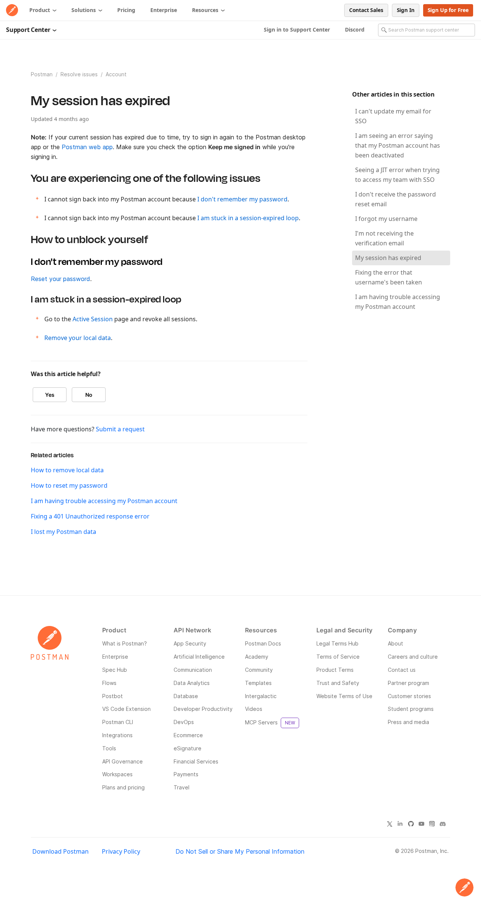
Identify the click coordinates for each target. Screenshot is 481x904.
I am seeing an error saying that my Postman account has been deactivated (397, 145)
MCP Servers (270, 722)
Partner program (408, 683)
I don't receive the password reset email (395, 199)
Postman (42, 74)
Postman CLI (117, 722)
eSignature (187, 748)
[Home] (12, 10)
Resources (206, 10)
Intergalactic (261, 696)
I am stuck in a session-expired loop (248, 218)
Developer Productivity (203, 709)
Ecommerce (188, 735)
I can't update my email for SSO (393, 116)
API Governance (122, 761)
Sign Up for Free (448, 10)
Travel (181, 787)
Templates (258, 683)
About (395, 643)
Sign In (405, 10)
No (88, 395)
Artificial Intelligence (199, 656)
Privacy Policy (121, 851)
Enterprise (163, 10)
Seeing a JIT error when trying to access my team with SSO (397, 175)
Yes (49, 395)
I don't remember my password (242, 199)
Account (116, 74)
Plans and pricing (123, 787)
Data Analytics (192, 683)
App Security (190, 643)
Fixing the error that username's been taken (388, 277)
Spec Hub (114, 670)
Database (186, 696)
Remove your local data (77, 338)
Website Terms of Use (344, 696)
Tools (109, 748)
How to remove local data (67, 470)
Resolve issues (80, 74)
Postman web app (87, 147)
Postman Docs (263, 643)
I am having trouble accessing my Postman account (104, 501)
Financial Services (196, 761)
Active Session (93, 319)
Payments (186, 774)
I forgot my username (386, 219)
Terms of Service (338, 656)
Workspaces (117, 774)
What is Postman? (124, 643)
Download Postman (60, 851)
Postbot (112, 696)
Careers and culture (413, 656)
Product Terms (335, 670)
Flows (109, 683)
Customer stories (409, 696)
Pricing (126, 10)
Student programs (411, 709)
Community (259, 670)
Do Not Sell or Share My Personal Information (239, 851)
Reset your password (60, 279)
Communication (193, 670)
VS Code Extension (126, 709)
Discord (355, 29)
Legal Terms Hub (337, 643)
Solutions (84, 10)
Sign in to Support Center (297, 29)
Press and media (408, 722)
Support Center (28, 30)
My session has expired (388, 258)
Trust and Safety (337, 683)
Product (40, 10)
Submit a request (120, 429)
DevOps (184, 722)
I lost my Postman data (63, 532)
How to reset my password (69, 485)
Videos (253, 709)
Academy (256, 656)
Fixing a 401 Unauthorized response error (90, 516)
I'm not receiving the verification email (384, 238)
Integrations (117, 735)
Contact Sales (366, 10)
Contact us (402, 670)
